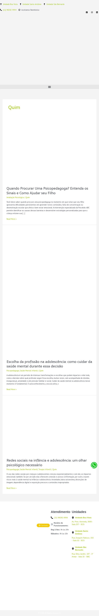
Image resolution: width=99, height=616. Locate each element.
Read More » (11, 219)
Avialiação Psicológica (15, 197)
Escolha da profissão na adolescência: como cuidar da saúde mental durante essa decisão (49, 364)
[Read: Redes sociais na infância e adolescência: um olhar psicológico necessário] (49, 426)
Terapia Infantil (44, 469)
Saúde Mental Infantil (29, 370)
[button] (49, 87)
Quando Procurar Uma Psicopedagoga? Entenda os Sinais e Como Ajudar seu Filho (47, 190)
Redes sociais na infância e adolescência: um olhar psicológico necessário (47, 462)
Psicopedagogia (13, 370)
